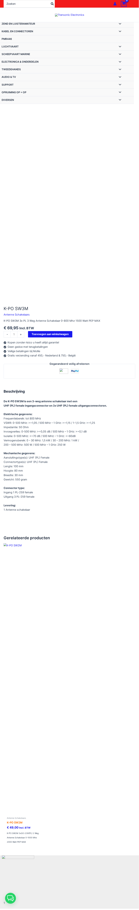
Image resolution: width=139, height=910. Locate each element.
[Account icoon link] (115, 3)
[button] (10, 898)
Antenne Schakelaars (17, 314)
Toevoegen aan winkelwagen (50, 334)
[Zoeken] (52, 3)
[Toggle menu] (119, 24)
